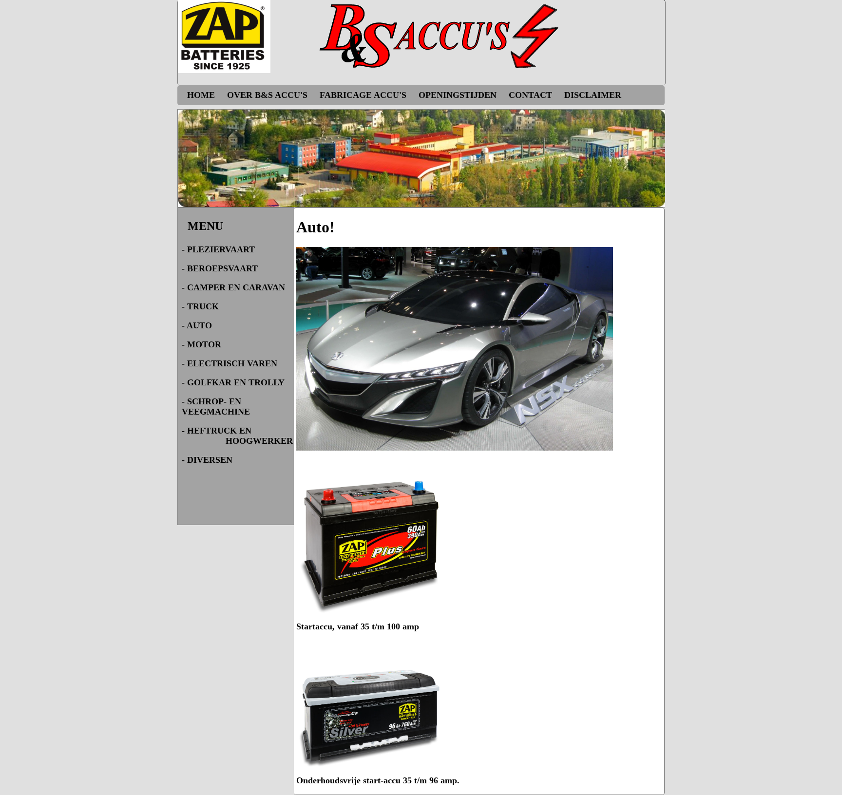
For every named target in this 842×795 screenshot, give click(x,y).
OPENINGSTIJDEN (459, 95)
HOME (202, 95)
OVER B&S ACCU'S (268, 95)
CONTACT (532, 95)
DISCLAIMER (592, 95)
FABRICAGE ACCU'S (364, 95)
